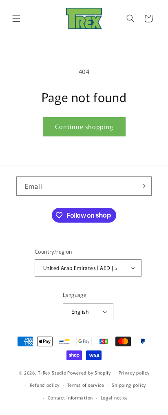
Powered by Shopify (89, 372)
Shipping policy (129, 385)
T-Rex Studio (52, 372)
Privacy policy (134, 372)
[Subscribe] (142, 186)
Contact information (70, 397)
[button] (16, 18)
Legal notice (114, 397)
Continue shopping (84, 126)
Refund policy (45, 385)
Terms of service (85, 385)
